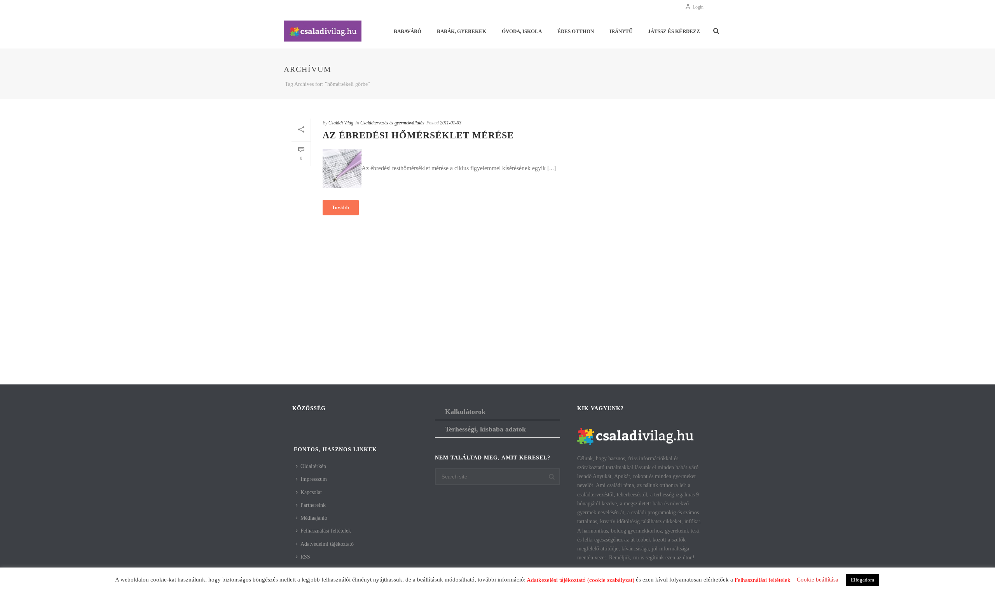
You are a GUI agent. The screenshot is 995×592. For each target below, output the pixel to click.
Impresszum (313, 479)
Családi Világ (340, 123)
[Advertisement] (497, 322)
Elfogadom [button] (862, 580)
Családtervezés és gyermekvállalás (392, 123)
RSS (305, 557)
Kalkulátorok (465, 412)
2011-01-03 (450, 123)
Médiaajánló (313, 518)
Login (698, 7)
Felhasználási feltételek (325, 531)
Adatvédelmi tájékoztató (327, 544)
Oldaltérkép (313, 466)
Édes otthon (575, 31)
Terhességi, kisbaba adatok (485, 429)
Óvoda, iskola (522, 31)
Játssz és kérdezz (674, 31)
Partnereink (313, 505)
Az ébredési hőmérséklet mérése (418, 135)
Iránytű (620, 31)
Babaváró (407, 31)
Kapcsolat (311, 492)
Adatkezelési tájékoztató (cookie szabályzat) (580, 580)
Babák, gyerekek (461, 31)
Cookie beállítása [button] (817, 579)
